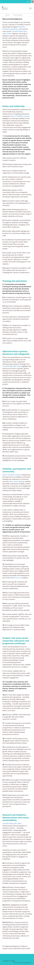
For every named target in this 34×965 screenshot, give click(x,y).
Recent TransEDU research (20, 116)
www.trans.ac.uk (16, 578)
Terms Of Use (16, 962)
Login (27, 1)
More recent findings (17, 481)
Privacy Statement (26, 962)
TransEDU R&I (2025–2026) (11, 366)
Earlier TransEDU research (11, 475)
